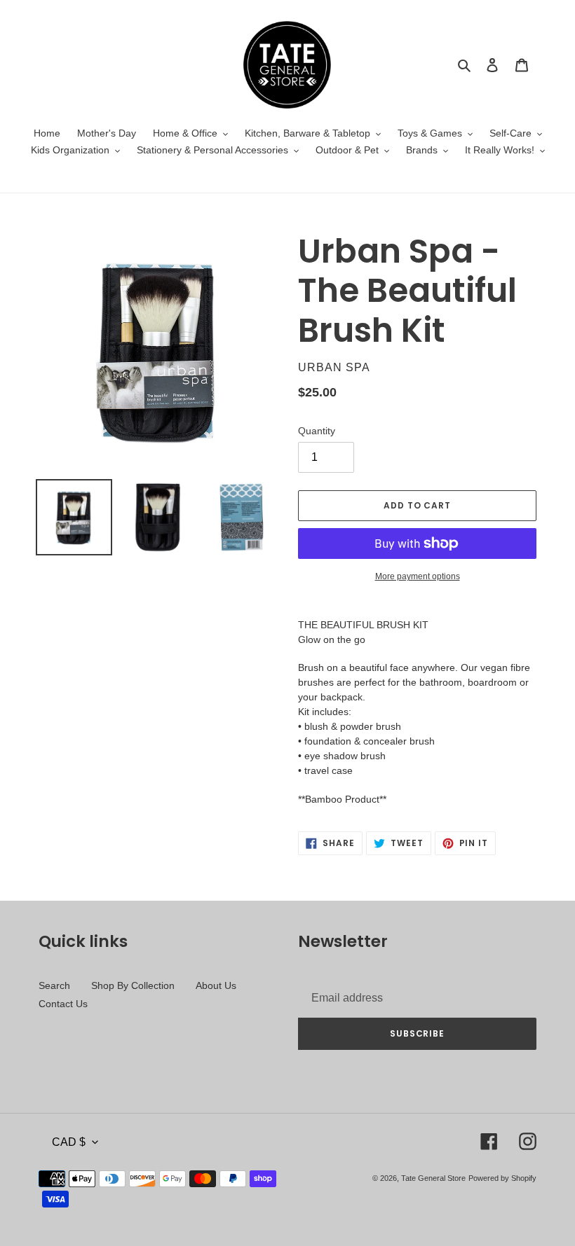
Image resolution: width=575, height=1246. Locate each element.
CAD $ (69, 1142)
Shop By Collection (133, 985)
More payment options (417, 576)
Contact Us (63, 1003)
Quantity (316, 430)
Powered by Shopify (502, 1178)
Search (54, 985)
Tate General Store (433, 1178)
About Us (216, 985)
